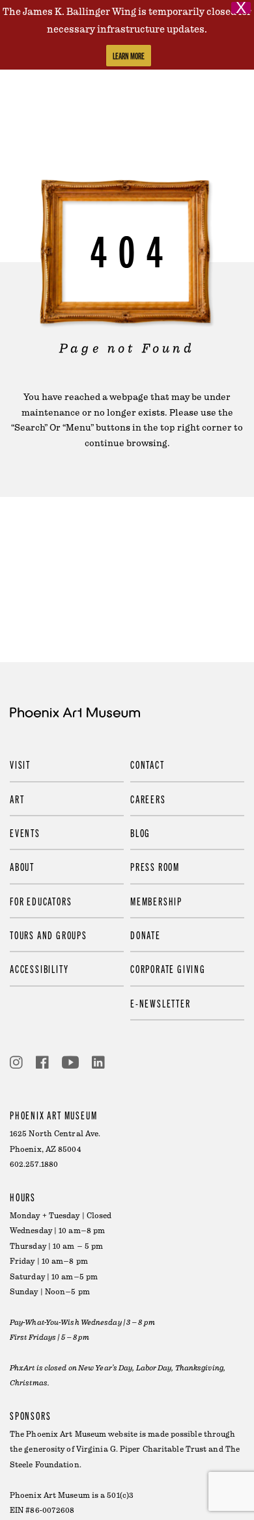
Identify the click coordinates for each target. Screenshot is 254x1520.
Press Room (155, 866)
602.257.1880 (34, 1164)
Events (25, 832)
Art (17, 798)
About (22, 866)
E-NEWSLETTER (160, 1002)
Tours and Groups (48, 934)
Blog (140, 832)
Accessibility (39, 968)
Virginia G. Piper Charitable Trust (141, 1449)
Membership (156, 900)
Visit (20, 764)
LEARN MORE (129, 55)
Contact (147, 764)
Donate (145, 934)
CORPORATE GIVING (168, 968)
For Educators (41, 900)
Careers (148, 798)
